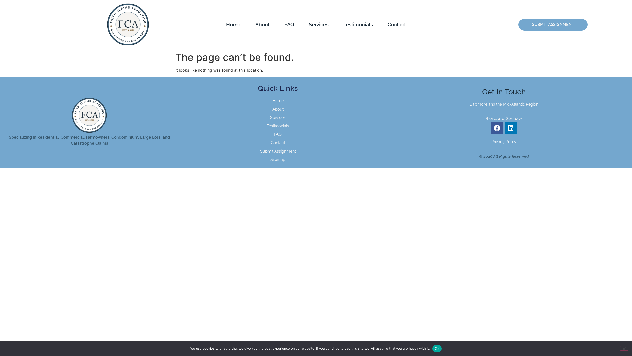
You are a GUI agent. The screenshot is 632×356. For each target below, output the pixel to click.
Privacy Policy (504, 141)
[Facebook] (497, 128)
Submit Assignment (278, 151)
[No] (624, 348)
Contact (397, 25)
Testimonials (358, 25)
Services (319, 25)
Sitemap (277, 159)
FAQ (289, 25)
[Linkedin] (511, 128)
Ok (437, 348)
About (262, 25)
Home (233, 25)
